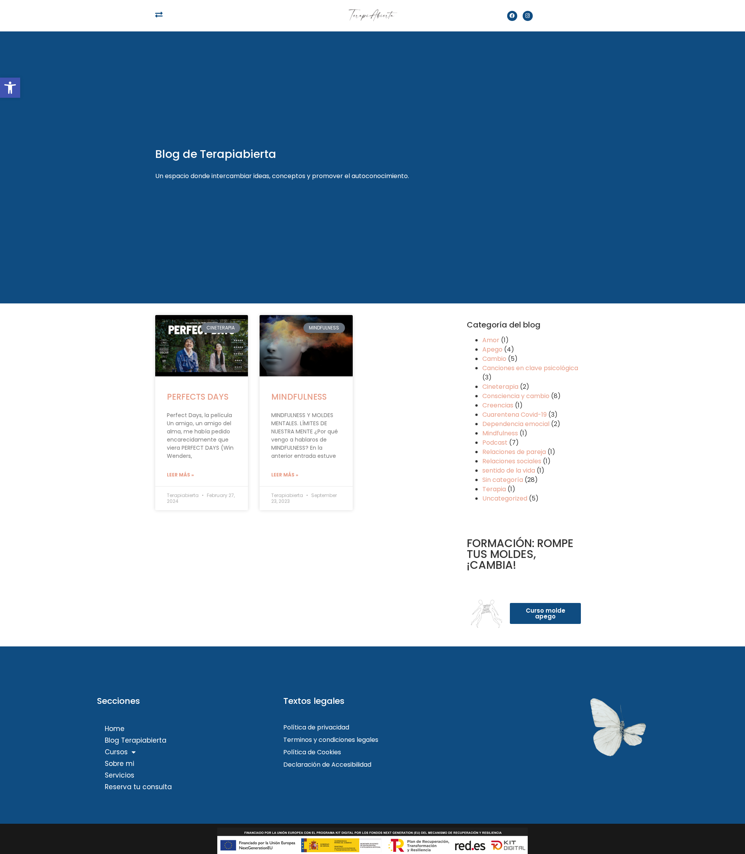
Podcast (495, 442)
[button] (10, 88)
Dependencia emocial (515, 423)
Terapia (494, 489)
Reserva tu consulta (138, 787)
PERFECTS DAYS (198, 396)
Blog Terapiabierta (135, 740)
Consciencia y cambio (515, 395)
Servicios (119, 775)
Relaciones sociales (511, 461)
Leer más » (180, 474)
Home (115, 728)
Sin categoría (502, 479)
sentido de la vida (508, 470)
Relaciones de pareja (514, 451)
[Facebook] (512, 16)
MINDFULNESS (299, 396)
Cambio (494, 358)
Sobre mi (119, 763)
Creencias (497, 405)
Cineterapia (500, 386)
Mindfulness (500, 433)
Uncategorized (504, 498)
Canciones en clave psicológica (530, 368)
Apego (492, 349)
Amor (490, 340)
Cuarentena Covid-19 (514, 414)
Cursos (116, 752)
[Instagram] (528, 16)
